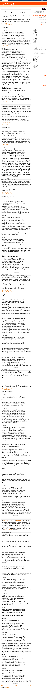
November (35, 46)
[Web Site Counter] (44, 86)
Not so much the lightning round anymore (8, 179)
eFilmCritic (44, 20)
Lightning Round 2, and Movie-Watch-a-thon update (10, 370)
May (35, 62)
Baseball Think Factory (43, 22)
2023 (34, 28)
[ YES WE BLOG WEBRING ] (39, 11)
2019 (34, 32)
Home (16, 685)
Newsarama (44, 21)
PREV (35, 12)
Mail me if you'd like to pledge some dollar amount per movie (10, 124)
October (35, 57)
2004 (34, 66)
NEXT (43, 12)
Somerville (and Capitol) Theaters (41, 17)
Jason (45, 71)
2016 (34, 35)
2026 (34, 26)
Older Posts (29, 685)
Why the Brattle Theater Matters (6, 23)
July (35, 60)
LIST (41, 12)
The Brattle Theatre (43, 18)
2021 (34, 30)
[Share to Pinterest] (17, 101)
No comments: (11, 176)
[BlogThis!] (14, 101)
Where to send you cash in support (7, 25)
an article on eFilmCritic (6, 520)
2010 (34, 40)
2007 (34, 43)
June (35, 61)
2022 (34, 29)
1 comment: (10, 101)
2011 (34, 39)
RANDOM (38, 12)
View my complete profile (42, 73)
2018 (34, 33)
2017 (34, 34)
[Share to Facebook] (16, 101)
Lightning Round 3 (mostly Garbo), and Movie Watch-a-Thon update (13, 275)
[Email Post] (12, 101)
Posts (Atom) (7, 687)
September (36, 58)
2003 (34, 67)
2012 (34, 38)
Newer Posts (2, 685)
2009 (34, 41)
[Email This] (13, 101)
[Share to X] (15, 101)
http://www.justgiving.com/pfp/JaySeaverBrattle (21, 526)
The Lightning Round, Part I (6, 532)
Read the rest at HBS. (5, 45)
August (35, 59)
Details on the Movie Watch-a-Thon (7, 24)
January (35, 65)
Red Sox (45, 16)
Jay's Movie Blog (9, 4)
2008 (34, 42)
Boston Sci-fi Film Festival (42, 19)
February (35, 64)
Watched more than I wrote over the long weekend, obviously (11, 9)
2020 (34, 31)
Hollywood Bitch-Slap (19, 520)
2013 (34, 37)
